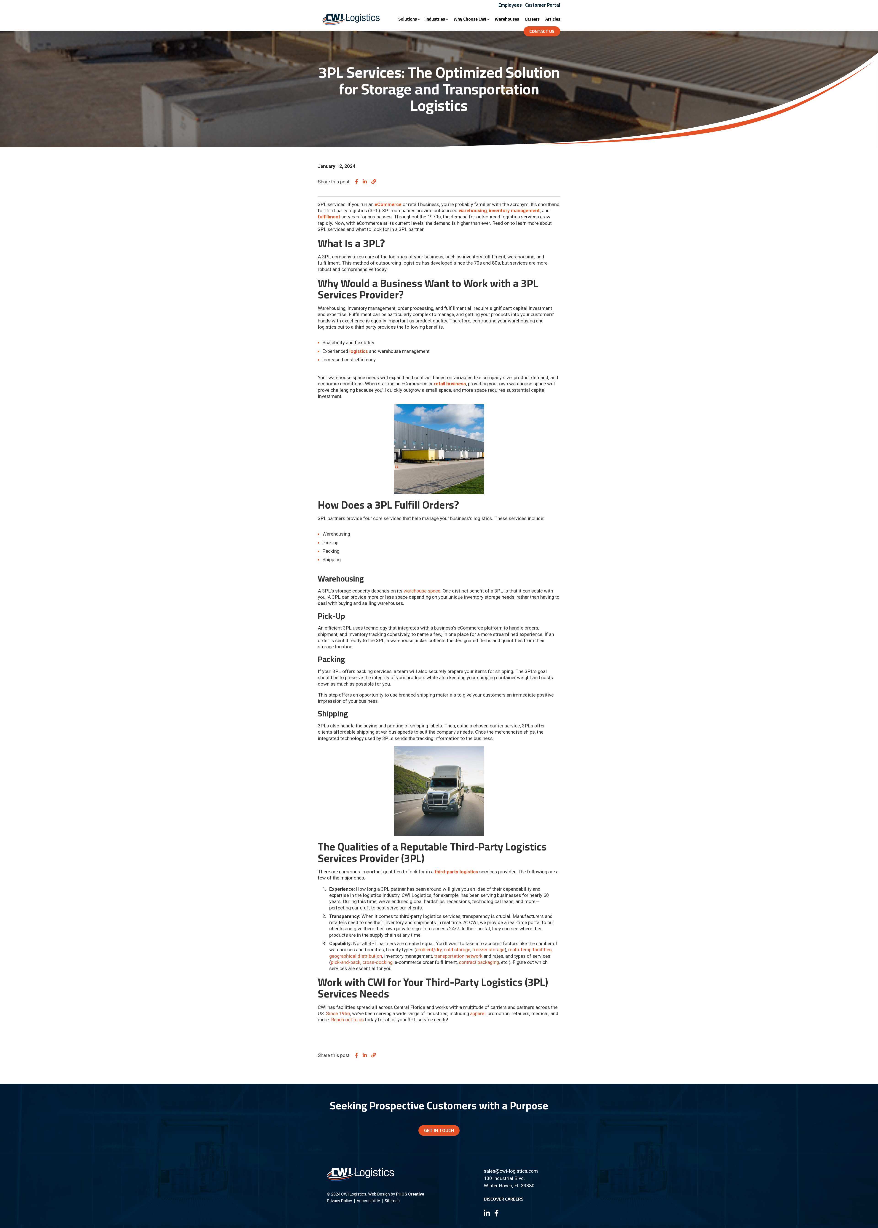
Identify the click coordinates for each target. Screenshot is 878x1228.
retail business (450, 383)
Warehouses (507, 19)
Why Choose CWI (470, 19)
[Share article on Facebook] (356, 182)
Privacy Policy (339, 1200)
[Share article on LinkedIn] (365, 182)
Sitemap (392, 1200)
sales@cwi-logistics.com (511, 1171)
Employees (510, 4)
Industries (436, 19)
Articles (552, 19)
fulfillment (329, 217)
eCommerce (388, 204)
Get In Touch (439, 1130)
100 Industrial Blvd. (504, 1178)
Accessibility (368, 1200)
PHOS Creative (410, 1194)
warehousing (473, 210)
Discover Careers (503, 1199)
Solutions (408, 19)
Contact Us (541, 31)
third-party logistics (456, 871)
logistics (358, 351)
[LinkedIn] (487, 1213)
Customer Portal (542, 4)
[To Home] (351, 23)
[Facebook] (496, 1213)
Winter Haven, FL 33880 (509, 1186)
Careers (532, 19)
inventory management (514, 210)
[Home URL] (360, 1179)
